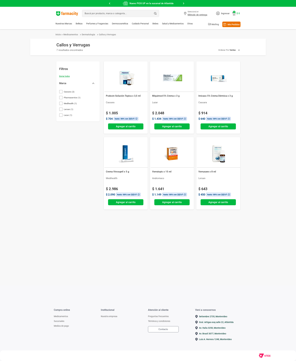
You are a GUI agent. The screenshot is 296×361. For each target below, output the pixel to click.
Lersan (68, 109)
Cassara (69, 92)
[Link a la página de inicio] (58, 34)
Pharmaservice (72, 97)
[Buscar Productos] (155, 13)
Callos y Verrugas (107, 34)
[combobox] (120, 13)
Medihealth (70, 103)
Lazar (68, 115)
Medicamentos (70, 34)
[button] (196, 13)
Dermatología (88, 34)
